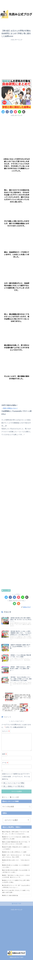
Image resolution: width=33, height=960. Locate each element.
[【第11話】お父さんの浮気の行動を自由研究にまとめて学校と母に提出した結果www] (11, 111)
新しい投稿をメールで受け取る (14, 786)
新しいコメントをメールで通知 (14, 783)
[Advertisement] (16, 60)
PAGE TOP (17, 903)
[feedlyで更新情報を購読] (14, 603)
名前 (4, 754)
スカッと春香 (6, 590)
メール (5, 762)
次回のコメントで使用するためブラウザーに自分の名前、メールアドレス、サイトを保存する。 (16, 776)
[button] (29, 807)
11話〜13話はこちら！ (10, 408)
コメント (6, 731)
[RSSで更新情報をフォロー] (18, 603)
